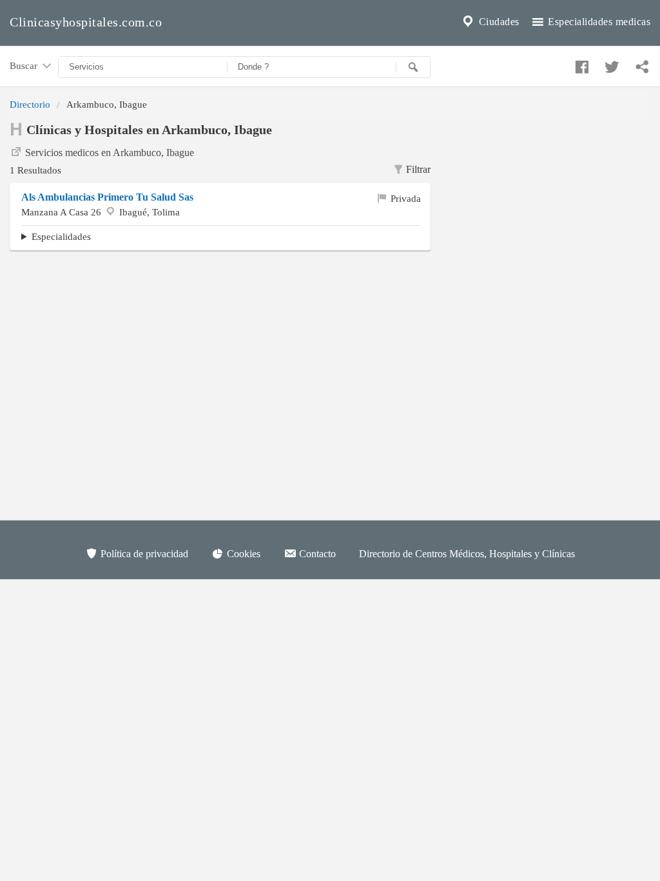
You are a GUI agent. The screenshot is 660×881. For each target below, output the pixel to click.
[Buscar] (413, 67)
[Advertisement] (550, 200)
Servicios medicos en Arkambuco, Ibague (109, 152)
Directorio (30, 104)
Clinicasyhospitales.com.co (86, 22)
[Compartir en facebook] (580, 64)
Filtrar (418, 169)
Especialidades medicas (598, 21)
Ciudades (497, 21)
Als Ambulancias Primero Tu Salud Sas (107, 197)
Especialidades (61, 236)
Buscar (25, 65)
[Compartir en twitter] (610, 64)
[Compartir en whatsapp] (640, 64)
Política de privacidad (143, 553)
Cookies (242, 553)
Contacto (316, 553)
